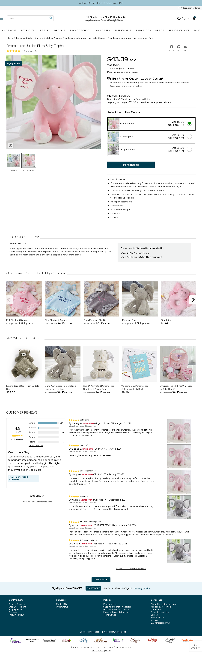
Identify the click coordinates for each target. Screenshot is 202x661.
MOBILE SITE (98, 650)
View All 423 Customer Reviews (37, 501)
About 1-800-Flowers (161, 606)
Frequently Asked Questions (116, 612)
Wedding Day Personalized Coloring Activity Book (135, 387)
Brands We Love (179, 30)
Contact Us (61, 604)
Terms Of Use (109, 614)
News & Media (157, 617)
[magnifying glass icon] (11, 145)
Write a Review (36, 445)
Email (186, 51)
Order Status (62, 606)
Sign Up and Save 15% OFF (67, 588)
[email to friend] (185, 47)
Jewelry (44, 30)
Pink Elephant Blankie (17, 320)
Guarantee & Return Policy (116, 609)
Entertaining (123, 30)
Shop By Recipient (17, 606)
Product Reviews (16, 614)
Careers (154, 614)
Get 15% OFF (93, 588)
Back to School (80, 30)
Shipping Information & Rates (117, 606)
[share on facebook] (171, 46)
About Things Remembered (163, 604)
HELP (107, 650)
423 (34, 51)
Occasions (9, 30)
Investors (155, 620)
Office (159, 30)
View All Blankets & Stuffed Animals (140, 257)
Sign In (185, 18)
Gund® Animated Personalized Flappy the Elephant (60, 387)
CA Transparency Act (160, 623)
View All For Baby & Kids (134, 253)
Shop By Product (16, 609)
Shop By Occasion (17, 604)
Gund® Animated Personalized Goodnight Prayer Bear (98, 387)
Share (171, 51)
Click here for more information (126, 85)
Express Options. (144, 99)
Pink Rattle (166, 320)
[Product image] (53, 102)
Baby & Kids (143, 30)
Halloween (103, 30)
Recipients (27, 30)
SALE (197, 30)
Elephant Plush (129, 320)
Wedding (60, 30)
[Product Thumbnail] (13, 160)
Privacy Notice (110, 604)
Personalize (131, 165)
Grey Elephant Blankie (95, 320)
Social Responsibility (160, 612)
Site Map (13, 612)
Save (179, 51)
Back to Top (100, 579)
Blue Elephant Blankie (56, 320)
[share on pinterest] (178, 46)
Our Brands (156, 609)
